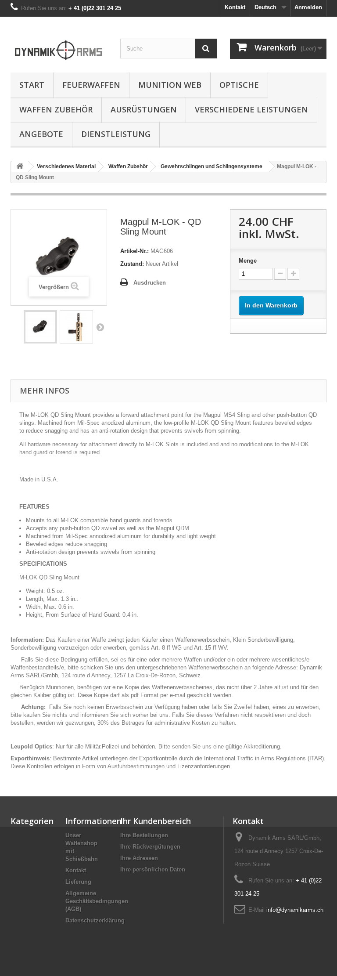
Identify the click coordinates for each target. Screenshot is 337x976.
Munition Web (169, 85)
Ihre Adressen (139, 858)
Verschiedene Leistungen (251, 109)
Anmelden (308, 7)
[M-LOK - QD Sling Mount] (40, 327)
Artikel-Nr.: (134, 251)
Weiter (100, 326)
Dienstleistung (116, 134)
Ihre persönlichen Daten (152, 869)
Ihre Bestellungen (144, 835)
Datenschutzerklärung (95, 920)
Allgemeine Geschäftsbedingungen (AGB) (96, 901)
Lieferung (78, 881)
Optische (239, 85)
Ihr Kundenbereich (155, 821)
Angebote (41, 134)
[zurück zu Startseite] (19, 166)
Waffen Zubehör (56, 109)
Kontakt (235, 7)
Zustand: (132, 263)
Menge (248, 260)
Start (31, 85)
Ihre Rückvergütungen (150, 846)
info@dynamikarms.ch (294, 910)
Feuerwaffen (91, 85)
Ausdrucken (149, 282)
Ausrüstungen (144, 109)
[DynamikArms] (59, 47)
